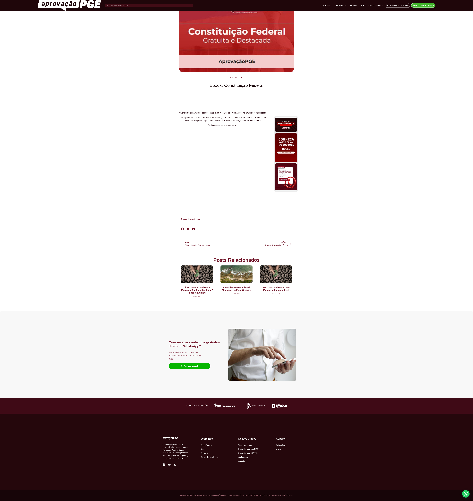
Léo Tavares (288, 495)
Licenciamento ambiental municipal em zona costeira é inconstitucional (197, 290)
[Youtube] (169, 464)
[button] (182, 229)
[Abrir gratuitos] (363, 5)
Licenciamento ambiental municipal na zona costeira (236, 288)
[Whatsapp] (175, 464)
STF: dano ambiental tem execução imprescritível (276, 288)
